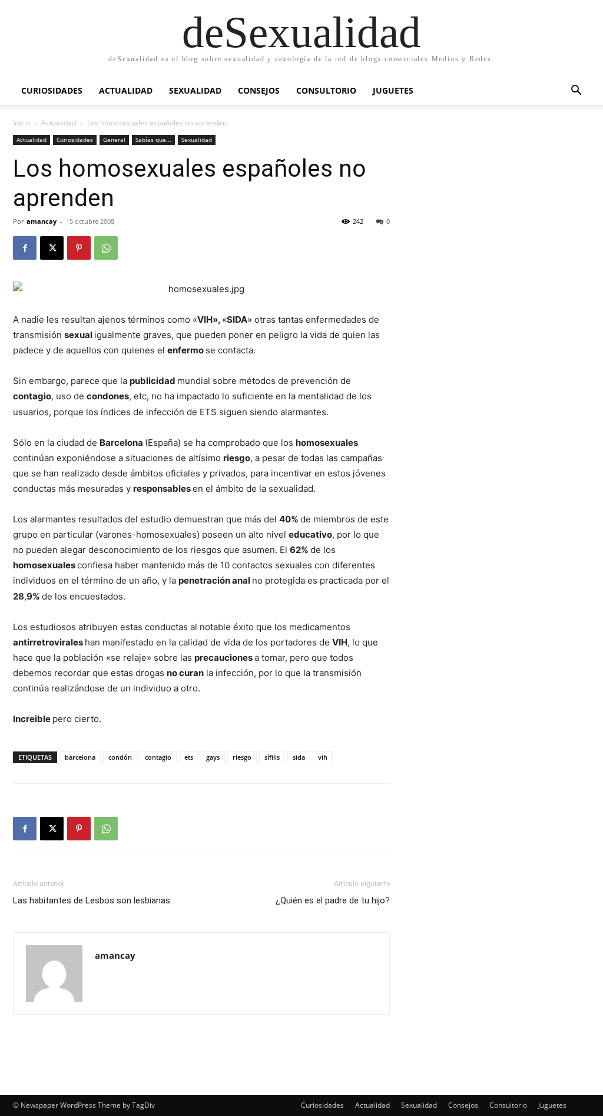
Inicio (21, 123)
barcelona (80, 757)
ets (188, 757)
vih (322, 757)
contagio (158, 757)
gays (213, 757)
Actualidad (126, 90)
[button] (576, 91)
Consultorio (326, 90)
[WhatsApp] (106, 248)
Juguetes (393, 90)
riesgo (242, 757)
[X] (52, 248)
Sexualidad (195, 90)
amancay (41, 221)
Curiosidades (51, 90)
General (114, 139)
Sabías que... (153, 139)
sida (299, 757)
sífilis (272, 757)
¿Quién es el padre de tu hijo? (333, 900)
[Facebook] (25, 248)
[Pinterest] (79, 248)
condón (120, 757)
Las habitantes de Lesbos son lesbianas (91, 900)
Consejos (259, 90)
